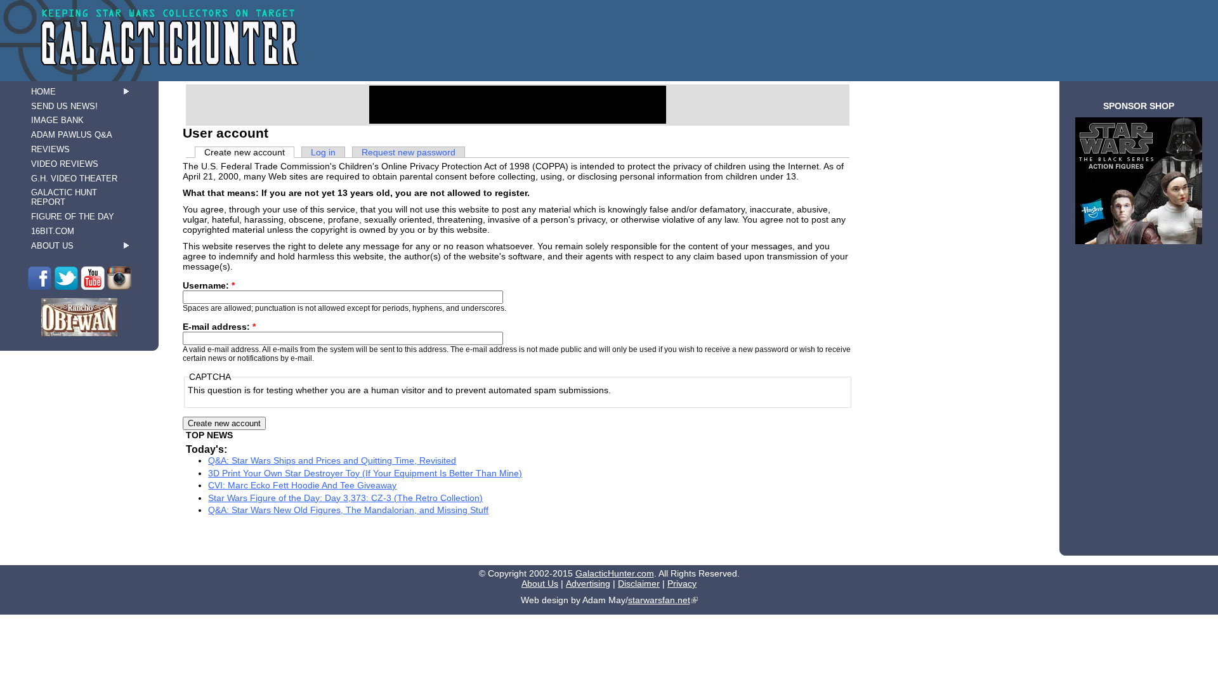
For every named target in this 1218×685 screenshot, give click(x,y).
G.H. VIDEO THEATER (74, 178)
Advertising (588, 583)
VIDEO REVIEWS (64, 164)
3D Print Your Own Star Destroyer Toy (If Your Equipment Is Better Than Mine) (365, 473)
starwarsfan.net (659, 600)
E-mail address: (219, 327)
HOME (43, 91)
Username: (209, 285)
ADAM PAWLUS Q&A (71, 135)
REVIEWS (50, 149)
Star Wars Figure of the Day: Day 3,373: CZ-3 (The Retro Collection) (345, 498)
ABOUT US (52, 246)
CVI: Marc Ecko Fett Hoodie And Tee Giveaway (302, 485)
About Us (539, 583)
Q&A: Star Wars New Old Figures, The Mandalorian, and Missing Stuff (348, 510)
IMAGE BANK (57, 120)
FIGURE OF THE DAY (72, 216)
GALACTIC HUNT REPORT (64, 197)
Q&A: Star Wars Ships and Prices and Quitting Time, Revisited (332, 460)
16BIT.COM (52, 231)
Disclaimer (639, 583)
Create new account (244, 152)
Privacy (682, 583)
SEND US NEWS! (64, 106)
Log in (323, 152)
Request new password (408, 152)
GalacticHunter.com (614, 573)
